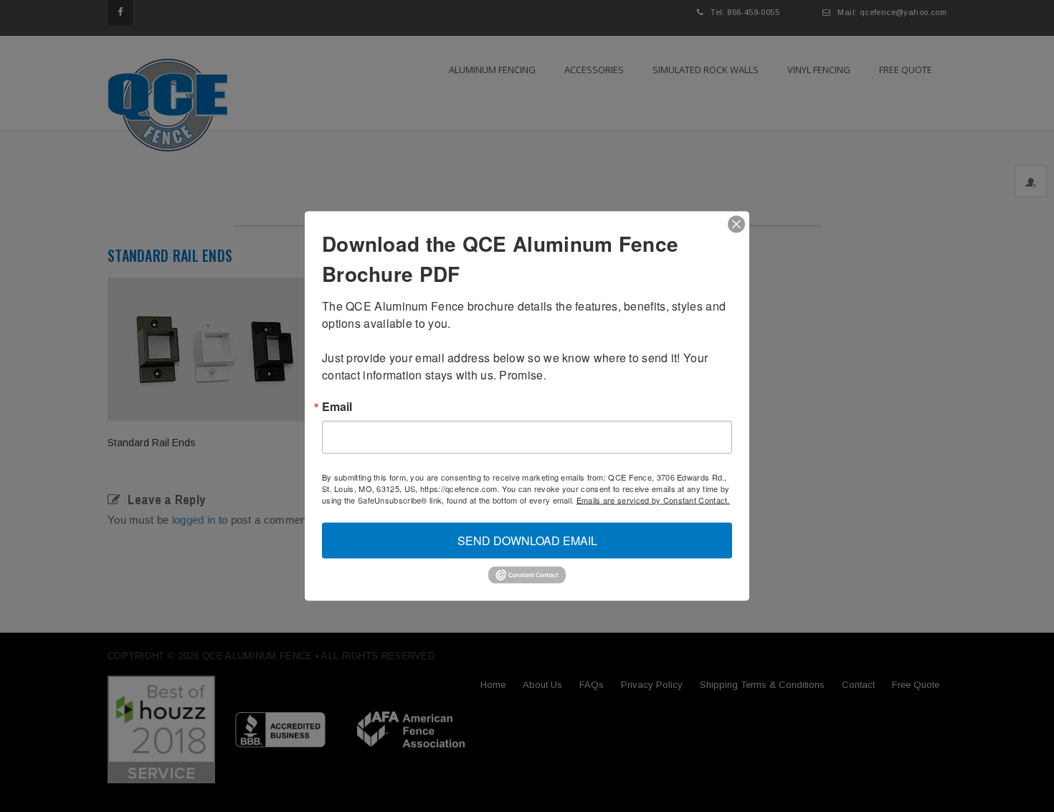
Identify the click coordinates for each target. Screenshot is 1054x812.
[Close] (736, 224)
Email (337, 406)
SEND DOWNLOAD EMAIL (527, 540)
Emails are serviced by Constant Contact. (653, 500)
